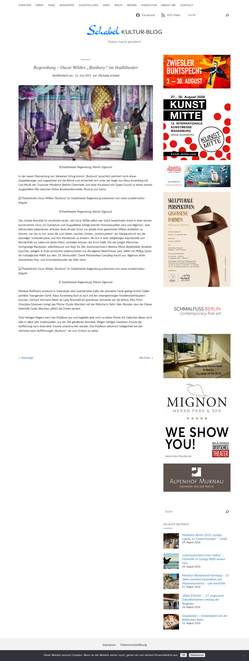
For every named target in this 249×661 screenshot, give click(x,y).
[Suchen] (227, 15)
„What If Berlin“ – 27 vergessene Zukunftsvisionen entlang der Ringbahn (203, 599)
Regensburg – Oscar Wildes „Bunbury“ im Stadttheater (85, 67)
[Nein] (244, 656)
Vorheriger (27, 358)
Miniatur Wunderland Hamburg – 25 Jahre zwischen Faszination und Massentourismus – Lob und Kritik (205, 579)
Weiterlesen (197, 655)
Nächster (144, 358)
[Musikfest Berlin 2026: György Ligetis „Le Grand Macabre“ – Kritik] (171, 541)
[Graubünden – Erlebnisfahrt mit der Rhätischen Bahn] (171, 622)
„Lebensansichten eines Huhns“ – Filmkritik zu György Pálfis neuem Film (203, 559)
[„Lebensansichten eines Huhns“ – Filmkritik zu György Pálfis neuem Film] (171, 561)
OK (183, 655)
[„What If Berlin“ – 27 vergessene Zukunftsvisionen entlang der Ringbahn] (171, 602)
